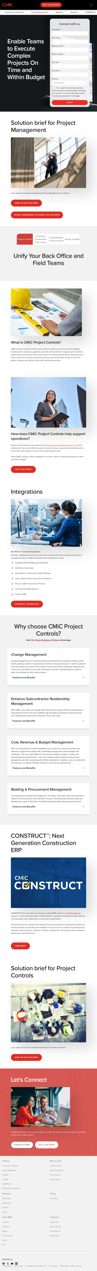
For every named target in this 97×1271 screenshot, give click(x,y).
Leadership (6, 1227)
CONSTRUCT (6, 1184)
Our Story (5, 1222)
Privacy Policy (7, 1266)
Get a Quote (54, 1198)
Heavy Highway (55, 1179)
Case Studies (6, 1203)
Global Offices (54, 1236)
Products (5, 1207)
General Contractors (56, 1170)
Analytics (74, 12)
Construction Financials (14, 12)
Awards (4, 1231)
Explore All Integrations (27, 604)
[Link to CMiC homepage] (8, 5)
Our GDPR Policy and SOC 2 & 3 (35, 1266)
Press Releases (7, 1236)
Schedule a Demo (22, 1145)
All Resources (6, 1198)
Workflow (59, 12)
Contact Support (55, 1227)
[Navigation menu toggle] (91, 5)
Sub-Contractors (55, 1175)
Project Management (39, 12)
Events (4, 1212)
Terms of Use (18, 1266)
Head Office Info (55, 1231)
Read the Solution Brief (26, 203)
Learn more (20, 946)
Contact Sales (54, 1222)
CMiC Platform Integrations (11, 1188)
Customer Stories (56, 1166)
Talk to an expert (51, 5)
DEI (3, 1245)
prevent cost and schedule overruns (59, 445)
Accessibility (53, 1266)
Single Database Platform (47, 640)
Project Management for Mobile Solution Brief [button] (37, 215)
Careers (5, 1240)
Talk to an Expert (23, 469)
